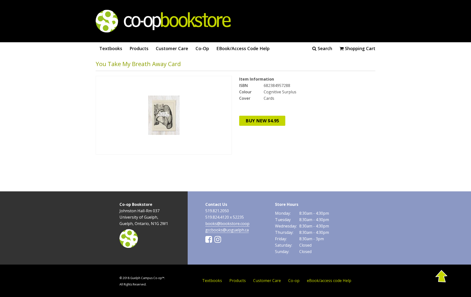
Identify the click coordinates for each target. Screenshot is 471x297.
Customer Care (172, 48)
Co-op (202, 48)
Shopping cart (359, 48)
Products (139, 48)
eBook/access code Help (243, 48)
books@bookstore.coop (227, 223)
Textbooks (110, 48)
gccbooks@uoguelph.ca (227, 230)
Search (324, 48)
